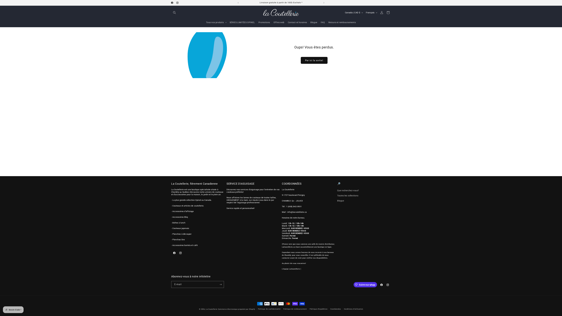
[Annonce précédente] (238, 3)
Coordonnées (335, 309)
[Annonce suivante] (324, 3)
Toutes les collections (347, 195)
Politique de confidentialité (269, 309)
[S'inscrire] (220, 284)
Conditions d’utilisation (353, 309)
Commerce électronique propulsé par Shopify (236, 309)
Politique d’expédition (318, 309)
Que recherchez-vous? (348, 190)
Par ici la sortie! (314, 60)
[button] (174, 12)
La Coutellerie (211, 309)
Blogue (340, 201)
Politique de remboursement (295, 309)
